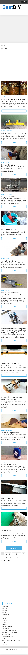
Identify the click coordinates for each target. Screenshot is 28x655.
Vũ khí (4, 622)
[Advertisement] (14, 29)
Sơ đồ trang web (9, 649)
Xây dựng (5, 612)
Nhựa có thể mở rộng (9, 464)
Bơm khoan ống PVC (9, 229)
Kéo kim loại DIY (7, 498)
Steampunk (9, 97)
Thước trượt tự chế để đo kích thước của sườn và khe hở (12, 364)
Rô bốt (4, 638)
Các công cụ (9, 194)
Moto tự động (6, 614)
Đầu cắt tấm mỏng (8, 165)
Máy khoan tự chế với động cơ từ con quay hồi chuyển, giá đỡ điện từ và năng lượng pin (13, 330)
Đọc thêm (14, 111)
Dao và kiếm (6, 628)
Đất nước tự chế (7, 634)
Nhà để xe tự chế (7, 636)
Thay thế (5, 620)
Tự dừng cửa (6, 530)
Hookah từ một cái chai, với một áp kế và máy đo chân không (13, 100)
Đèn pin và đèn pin (8, 626)
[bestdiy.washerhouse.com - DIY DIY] (14, 7)
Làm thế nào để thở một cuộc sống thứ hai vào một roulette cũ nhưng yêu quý (13, 295)
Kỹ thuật (5, 606)
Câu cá (4, 616)
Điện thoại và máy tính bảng (11, 640)
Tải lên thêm (14, 548)
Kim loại (10, 496)
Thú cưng (5, 644)
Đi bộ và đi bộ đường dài (9, 632)
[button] (24, 2)
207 (16, 557)
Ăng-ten (4, 624)
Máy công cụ (9, 130)
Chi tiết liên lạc (18, 649)
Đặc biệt (3, 97)
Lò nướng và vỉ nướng (9, 630)
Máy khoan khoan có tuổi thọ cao (13, 133)
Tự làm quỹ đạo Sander (10, 433)
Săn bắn (4, 642)
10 (10, 557)
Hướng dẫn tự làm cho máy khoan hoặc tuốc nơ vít (11, 398)
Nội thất (4, 618)
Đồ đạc (13, 97)
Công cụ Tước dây (8, 197)
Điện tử (8, 326)
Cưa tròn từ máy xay (9, 261)
